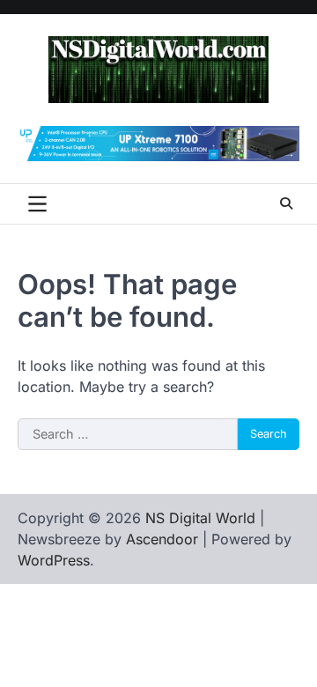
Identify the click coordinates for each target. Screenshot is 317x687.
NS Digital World (200, 518)
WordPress (54, 560)
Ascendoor (162, 539)
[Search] (286, 203)
